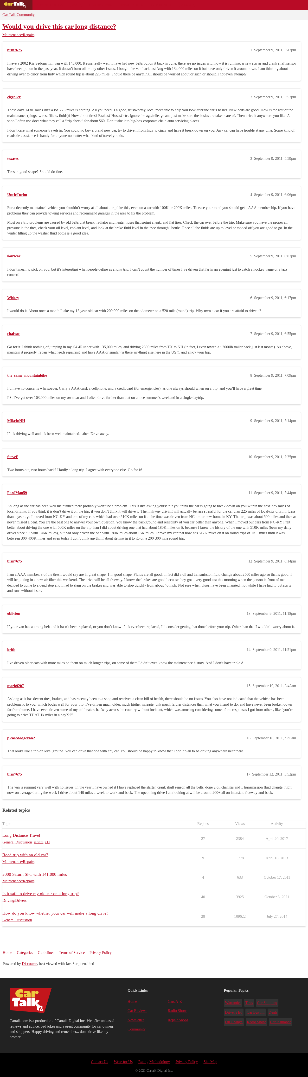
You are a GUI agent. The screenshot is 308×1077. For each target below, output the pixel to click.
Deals (76, 5)
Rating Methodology (154, 1062)
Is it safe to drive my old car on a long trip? (40, 893)
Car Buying (255, 1012)
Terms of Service (72, 952)
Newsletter (136, 1020)
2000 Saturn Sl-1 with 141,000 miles (34, 874)
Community (161, 5)
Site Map (210, 1062)
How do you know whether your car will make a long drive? (55, 913)
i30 (47, 842)
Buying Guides (49, 5)
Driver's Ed (233, 1012)
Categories (25, 952)
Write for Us (123, 1062)
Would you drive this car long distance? (59, 26)
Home (7, 952)
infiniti (38, 842)
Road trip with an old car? (25, 854)
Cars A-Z (187, 5)
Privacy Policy (101, 952)
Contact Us (99, 1062)
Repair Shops (131, 5)
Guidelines (46, 952)
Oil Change (234, 1022)
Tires (249, 1003)
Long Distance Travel (21, 835)
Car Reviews (100, 5)
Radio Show (177, 1011)
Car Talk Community (18, 15)
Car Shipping (267, 1003)
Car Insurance (280, 1022)
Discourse (29, 964)
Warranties (233, 1003)
